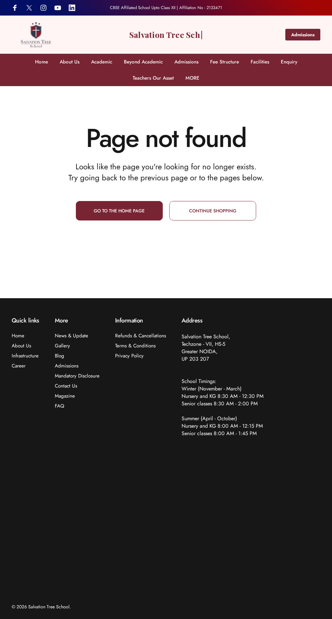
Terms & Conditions (135, 346)
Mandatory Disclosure (77, 376)
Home (18, 336)
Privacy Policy (129, 356)
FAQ (59, 406)
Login (313, 8)
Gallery (62, 346)
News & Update (71, 336)
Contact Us (66, 386)
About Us (21, 346)
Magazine (65, 396)
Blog (59, 356)
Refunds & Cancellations (140, 336)
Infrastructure (25, 356)
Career (19, 366)
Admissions (302, 34)
